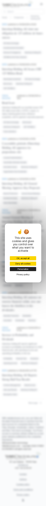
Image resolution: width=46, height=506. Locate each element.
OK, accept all (23, 258)
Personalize (23, 269)
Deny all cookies (23, 263)
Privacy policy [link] (23, 274)
